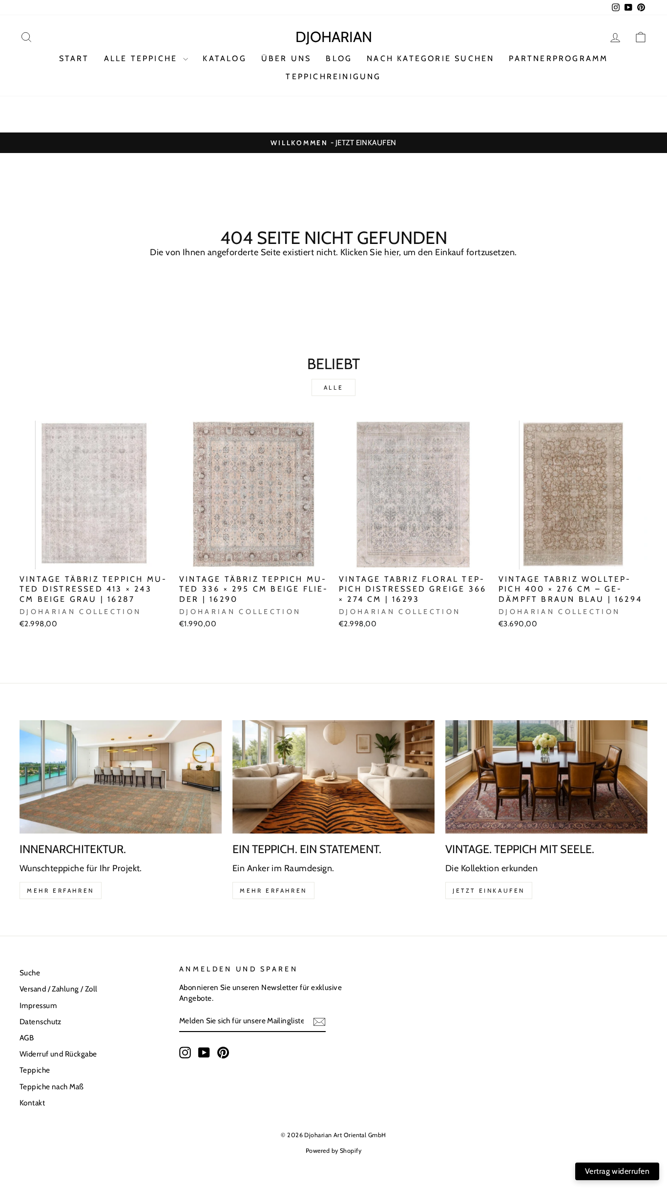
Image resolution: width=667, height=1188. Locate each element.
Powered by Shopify (333, 1150)
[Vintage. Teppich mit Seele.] (546, 777)
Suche (30, 972)
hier (391, 252)
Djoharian (333, 37)
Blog (339, 58)
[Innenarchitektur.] (121, 777)
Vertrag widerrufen (617, 1171)
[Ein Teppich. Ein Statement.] (333, 777)
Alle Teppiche (142, 58)
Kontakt (32, 1102)
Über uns (286, 58)
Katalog (224, 58)
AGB (27, 1037)
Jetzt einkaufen (489, 890)
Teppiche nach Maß (52, 1086)
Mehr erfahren (60, 890)
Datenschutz (41, 1021)
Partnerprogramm (558, 58)
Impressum (38, 1005)
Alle (333, 387)
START (74, 58)
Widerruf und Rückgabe (58, 1053)
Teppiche (35, 1070)
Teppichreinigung (333, 76)
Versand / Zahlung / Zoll (59, 988)
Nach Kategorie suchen (430, 58)
